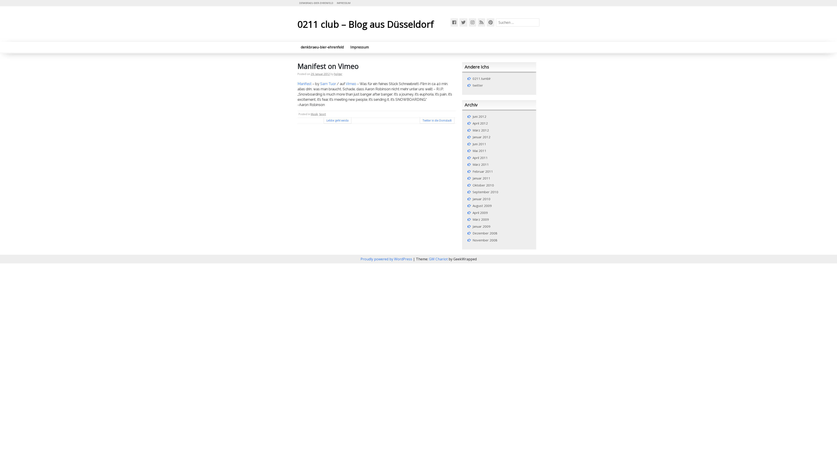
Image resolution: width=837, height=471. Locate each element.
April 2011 (480, 157)
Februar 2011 (483, 171)
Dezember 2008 (485, 233)
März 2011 (481, 164)
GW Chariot (438, 259)
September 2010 (485, 192)
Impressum (343, 3)
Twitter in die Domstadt (437, 120)
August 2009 (482, 205)
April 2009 (480, 212)
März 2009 (481, 219)
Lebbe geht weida (338, 120)
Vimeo (351, 84)
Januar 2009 (481, 226)
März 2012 (481, 130)
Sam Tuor (328, 84)
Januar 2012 (481, 137)
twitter (478, 85)
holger (338, 74)
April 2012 (480, 123)
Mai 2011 (480, 150)
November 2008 (485, 240)
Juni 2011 (479, 144)
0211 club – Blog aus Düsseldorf (366, 24)
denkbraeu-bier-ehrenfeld (316, 3)
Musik (314, 114)
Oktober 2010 (483, 185)
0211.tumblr (482, 78)
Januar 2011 (481, 178)
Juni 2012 (479, 116)
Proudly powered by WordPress (387, 259)
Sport (322, 114)
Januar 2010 (481, 199)
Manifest (304, 84)
